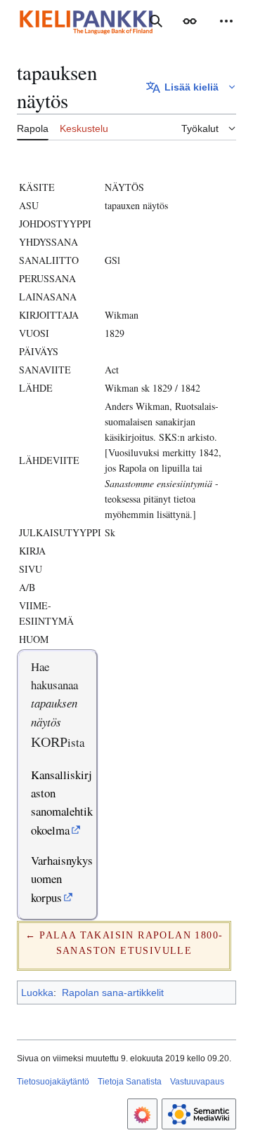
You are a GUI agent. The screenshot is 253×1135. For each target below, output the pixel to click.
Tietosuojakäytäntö (53, 1082)
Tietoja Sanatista (130, 1082)
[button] (189, 21)
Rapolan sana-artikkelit (113, 992)
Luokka (37, 992)
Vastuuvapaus (197, 1082)
